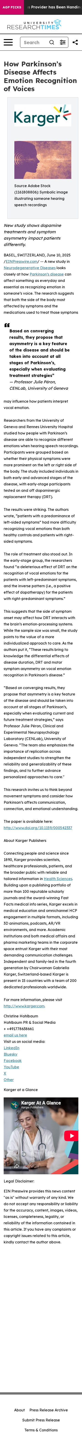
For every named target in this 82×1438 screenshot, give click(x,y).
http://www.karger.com (24, 1006)
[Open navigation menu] (8, 42)
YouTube (11, 1067)
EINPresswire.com (21, 261)
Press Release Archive (48, 1410)
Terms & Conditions (41, 1430)
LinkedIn (11, 1048)
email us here (15, 1035)
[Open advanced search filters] (62, 42)
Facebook (13, 1060)
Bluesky (10, 1054)
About (19, 1410)
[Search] (51, 42)
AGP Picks (12, 7)
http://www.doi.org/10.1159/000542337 (38, 828)
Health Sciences (58, 878)
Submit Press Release (41, 1420)
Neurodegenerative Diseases (30, 268)
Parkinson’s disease (47, 274)
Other (9, 1079)
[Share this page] (75, 42)
